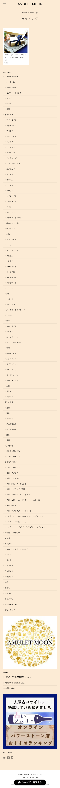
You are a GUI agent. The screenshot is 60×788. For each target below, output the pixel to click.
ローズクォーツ (12, 375)
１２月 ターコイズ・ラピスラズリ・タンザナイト (25, 527)
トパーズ (9, 299)
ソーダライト (11, 266)
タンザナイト (11, 283)
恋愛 (8, 408)
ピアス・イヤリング (13, 93)
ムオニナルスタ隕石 (13, 342)
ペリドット (10, 331)
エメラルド (10, 169)
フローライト (11, 326)
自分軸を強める (12, 429)
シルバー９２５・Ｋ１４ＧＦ (17, 549)
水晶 (8, 234)
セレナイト (10, 261)
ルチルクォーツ (12, 359)
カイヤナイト (11, 196)
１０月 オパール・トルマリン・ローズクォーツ (24, 516)
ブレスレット (11, 87)
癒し (8, 435)
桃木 (8, 348)
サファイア (10, 228)
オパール (9, 180)
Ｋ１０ (8, 555)
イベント (8, 593)
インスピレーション (13, 456)
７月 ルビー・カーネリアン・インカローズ (23, 500)
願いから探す (10, 402)
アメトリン (10, 147)
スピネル (9, 256)
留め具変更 (9, 565)
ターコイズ (10, 272)
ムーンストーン (12, 337)
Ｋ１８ (8, 560)
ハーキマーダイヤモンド (15, 310)
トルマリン (10, 304)
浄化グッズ (9, 577)
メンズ (7, 538)
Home (24, 13)
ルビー (8, 386)
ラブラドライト (12, 364)
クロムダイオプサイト (14, 218)
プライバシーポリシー (30, 777)
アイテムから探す (11, 76)
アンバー (9, 397)
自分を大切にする (13, 451)
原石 (8, 109)
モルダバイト (11, 353)
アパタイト (10, 131)
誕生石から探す (11, 462)
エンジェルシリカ (13, 163)
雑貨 (6, 582)
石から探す (9, 115)
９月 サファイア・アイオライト (19, 511)
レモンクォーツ (12, 380)
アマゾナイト (11, 136)
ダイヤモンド (11, 277)
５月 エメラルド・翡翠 (15, 489)
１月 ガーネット (13, 467)
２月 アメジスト (13, 473)
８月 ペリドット (13, 505)
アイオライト (11, 120)
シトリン (9, 245)
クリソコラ (10, 212)
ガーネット (10, 190)
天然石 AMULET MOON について (18, 677)
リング (8, 98)
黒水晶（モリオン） (13, 223)
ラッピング (9, 571)
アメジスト (10, 142)
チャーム (9, 104)
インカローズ (11, 158)
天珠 (8, 294)
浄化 (8, 413)
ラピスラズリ (11, 369)
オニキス (9, 174)
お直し (7, 588)
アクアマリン (11, 125)
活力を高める (11, 424)
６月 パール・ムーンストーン (18, 495)
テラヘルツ (10, 288)
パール (8, 315)
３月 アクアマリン (13, 478)
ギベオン (9, 207)
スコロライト (11, 239)
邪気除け (9, 418)
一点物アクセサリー (12, 532)
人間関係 (9, 446)
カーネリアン (11, 185)
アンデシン (10, 152)
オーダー (8, 544)
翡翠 (8, 321)
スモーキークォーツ (13, 250)
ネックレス (10, 82)
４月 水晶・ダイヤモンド (16, 484)
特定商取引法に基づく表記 (15, 683)
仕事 (8, 440)
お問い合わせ (10, 688)
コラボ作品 (9, 599)
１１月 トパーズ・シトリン (17, 522)
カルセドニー (11, 201)
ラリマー (9, 391)
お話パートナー (11, 604)
